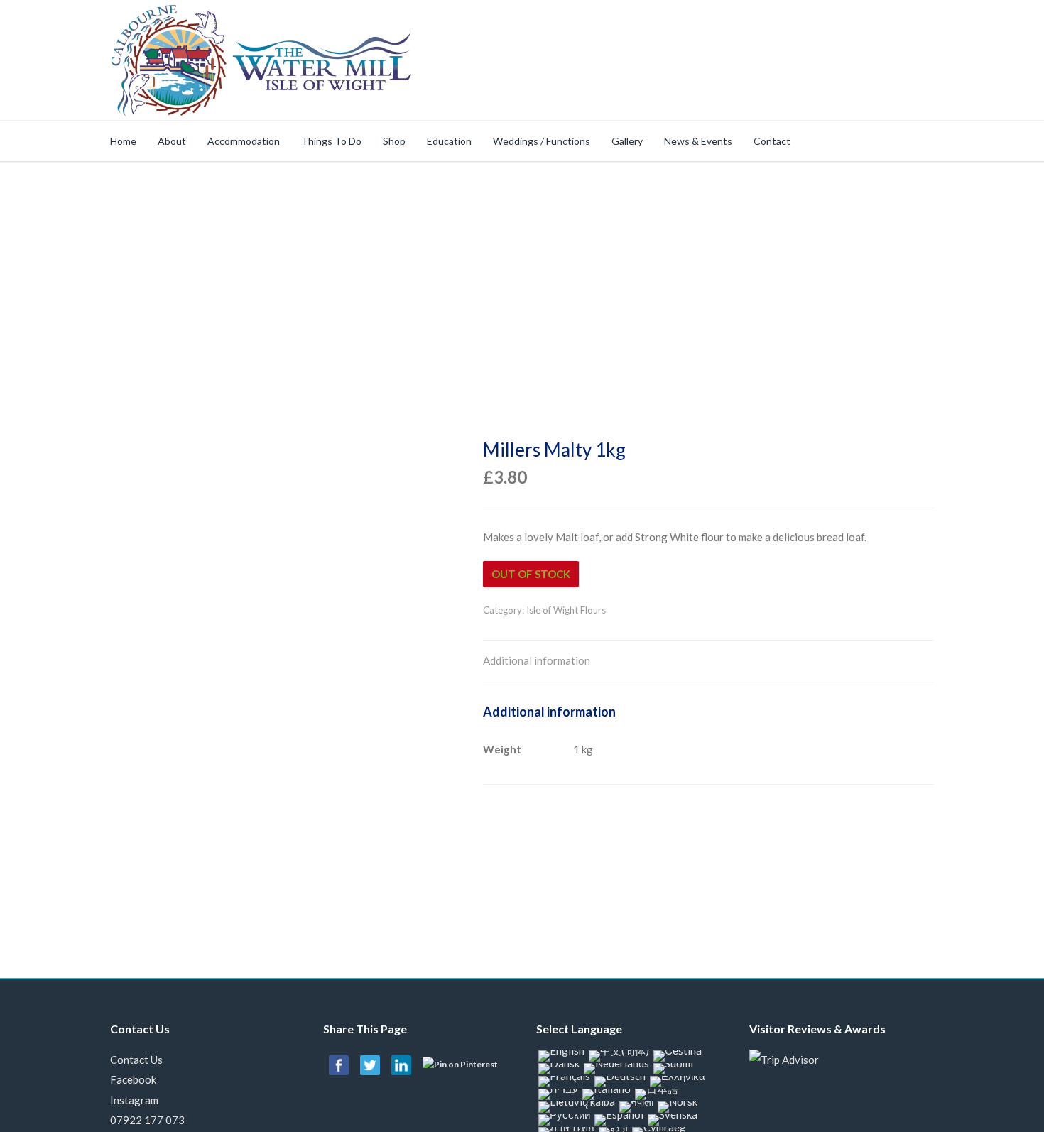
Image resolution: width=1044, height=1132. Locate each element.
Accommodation (243, 141)
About (172, 141)
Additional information (536, 660)
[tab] (536, 661)
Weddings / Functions (541, 141)
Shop (394, 141)
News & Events (698, 141)
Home (123, 141)
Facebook (133, 1079)
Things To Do (331, 141)
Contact (772, 141)
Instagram (134, 1100)
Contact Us (136, 1059)
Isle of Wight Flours (566, 610)
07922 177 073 (147, 1120)
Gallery (627, 141)
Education (449, 141)
